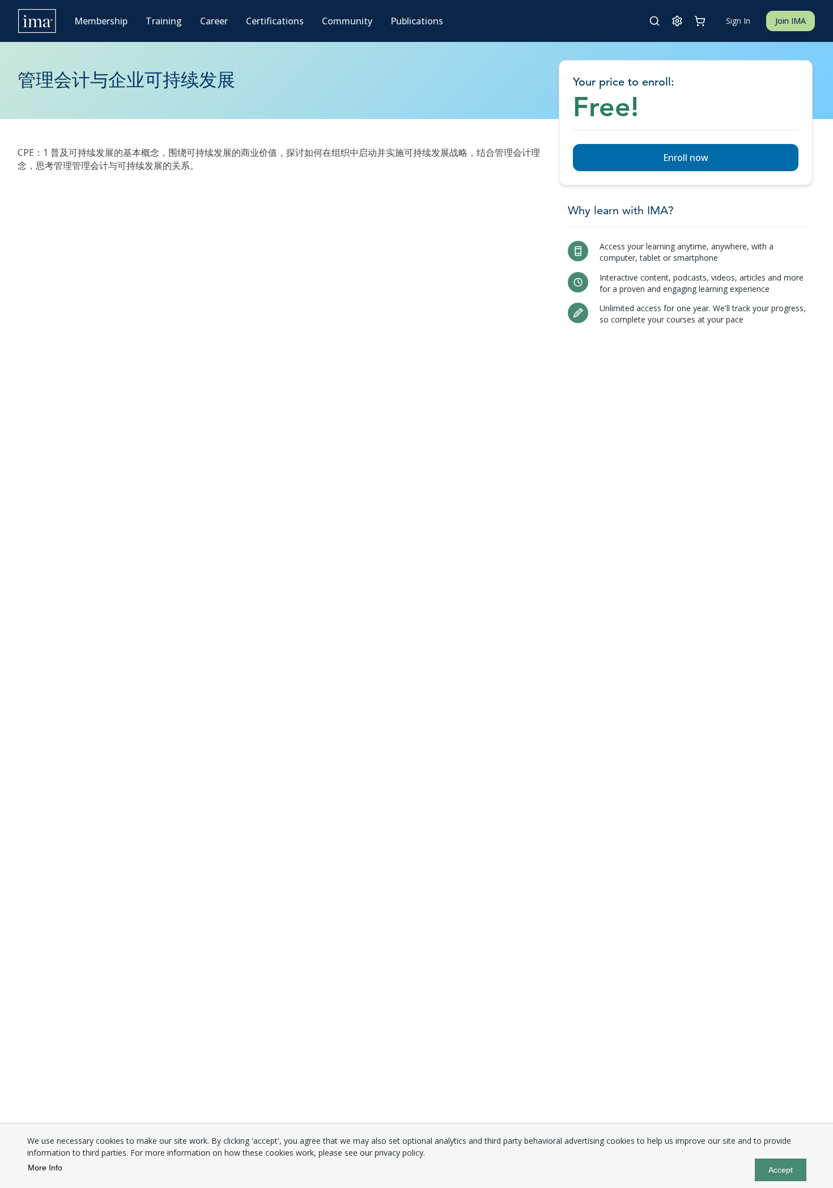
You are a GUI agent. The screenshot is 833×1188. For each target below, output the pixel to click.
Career (214, 21)
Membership (101, 21)
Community (347, 21)
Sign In (738, 20)
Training (164, 21)
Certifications (275, 21)
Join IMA (790, 20)
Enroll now (685, 157)
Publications (416, 21)
